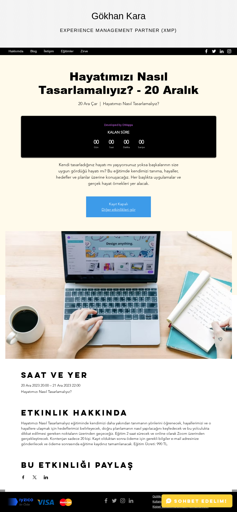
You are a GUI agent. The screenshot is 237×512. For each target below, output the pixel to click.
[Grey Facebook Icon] (106, 500)
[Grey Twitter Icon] (114, 500)
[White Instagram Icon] (229, 51)
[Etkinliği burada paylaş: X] (34, 477)
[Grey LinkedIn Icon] (131, 500)
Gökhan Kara (118, 16)
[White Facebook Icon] (206, 51)
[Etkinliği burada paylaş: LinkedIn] (46, 477)
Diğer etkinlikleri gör (118, 209)
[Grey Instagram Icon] (122, 500)
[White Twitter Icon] (214, 51)
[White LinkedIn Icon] (221, 51)
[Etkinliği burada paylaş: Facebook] (23, 477)
